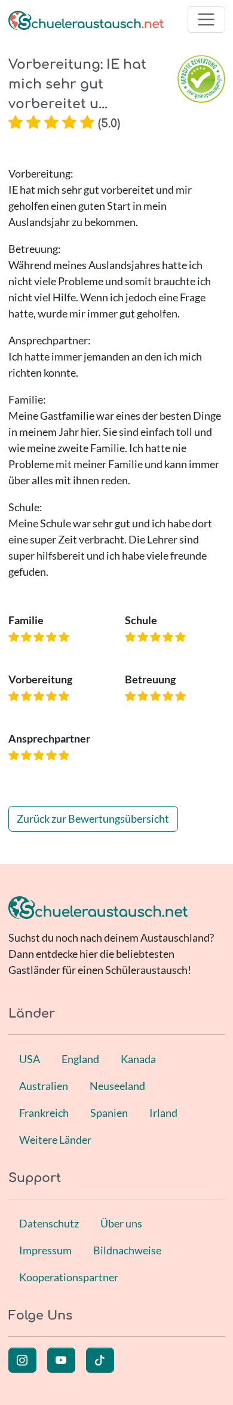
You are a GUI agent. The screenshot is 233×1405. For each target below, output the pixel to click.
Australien (43, 1085)
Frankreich (44, 1112)
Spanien (109, 1112)
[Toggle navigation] (206, 19)
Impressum (45, 1250)
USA (29, 1058)
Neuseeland (117, 1085)
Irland (163, 1112)
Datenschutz (49, 1223)
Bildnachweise (127, 1250)
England (80, 1058)
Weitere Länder (55, 1139)
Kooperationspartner (68, 1277)
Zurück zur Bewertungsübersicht (93, 818)
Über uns (121, 1223)
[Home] (86, 19)
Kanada (138, 1058)
